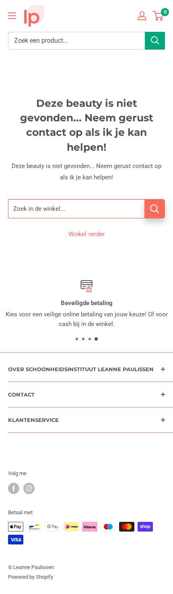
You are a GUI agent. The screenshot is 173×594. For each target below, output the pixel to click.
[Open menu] (12, 15)
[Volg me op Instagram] (29, 488)
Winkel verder (86, 234)
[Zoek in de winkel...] (154, 208)
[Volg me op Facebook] (13, 488)
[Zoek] (155, 41)
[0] (158, 16)
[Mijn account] (142, 15)
